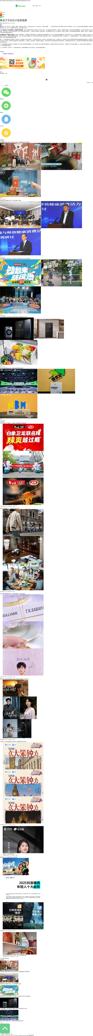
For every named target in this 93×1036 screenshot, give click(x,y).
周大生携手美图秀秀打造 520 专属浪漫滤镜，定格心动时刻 (12, 593)
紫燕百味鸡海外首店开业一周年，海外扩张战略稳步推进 (15, 955)
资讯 (3, 0)
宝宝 (1, 26)
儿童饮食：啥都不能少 (8, 53)
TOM (1, 506)
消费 (25, 0)
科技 (29, 0)
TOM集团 (2, 1034)
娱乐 (5, 0)
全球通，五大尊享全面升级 (8, 853)
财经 (21, 0)
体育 (7, 0)
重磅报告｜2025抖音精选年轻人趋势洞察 (8, 857)
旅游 (12, 0)
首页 (1, 0)
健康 (23, 0)
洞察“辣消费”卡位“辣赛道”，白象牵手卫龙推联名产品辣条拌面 (13, 423)
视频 (18, 0)
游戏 (10, 0)
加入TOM (10, 1034)
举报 (1, 72)
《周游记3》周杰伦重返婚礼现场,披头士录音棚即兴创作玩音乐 (13, 741)
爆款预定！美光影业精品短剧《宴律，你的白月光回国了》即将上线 (14, 678)
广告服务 (6, 1034)
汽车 (27, 0)
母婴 (16, 0)
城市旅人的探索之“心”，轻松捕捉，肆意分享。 (10, 508)
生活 (14, 0)
